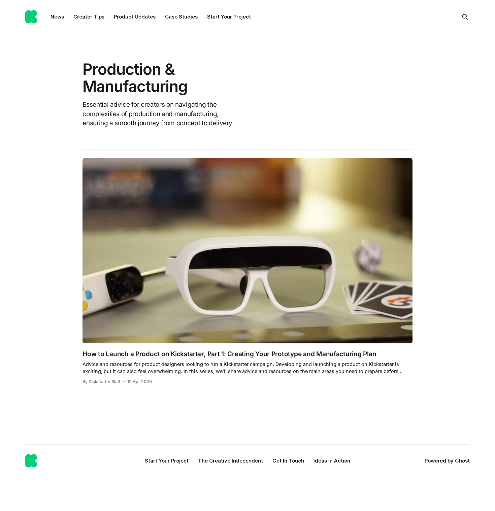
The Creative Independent (230, 460)
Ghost (462, 460)
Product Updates (135, 16)
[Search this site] (465, 16)
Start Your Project (229, 16)
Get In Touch (288, 460)
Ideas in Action (332, 460)
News (57, 16)
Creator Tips (88, 16)
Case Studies (181, 16)
